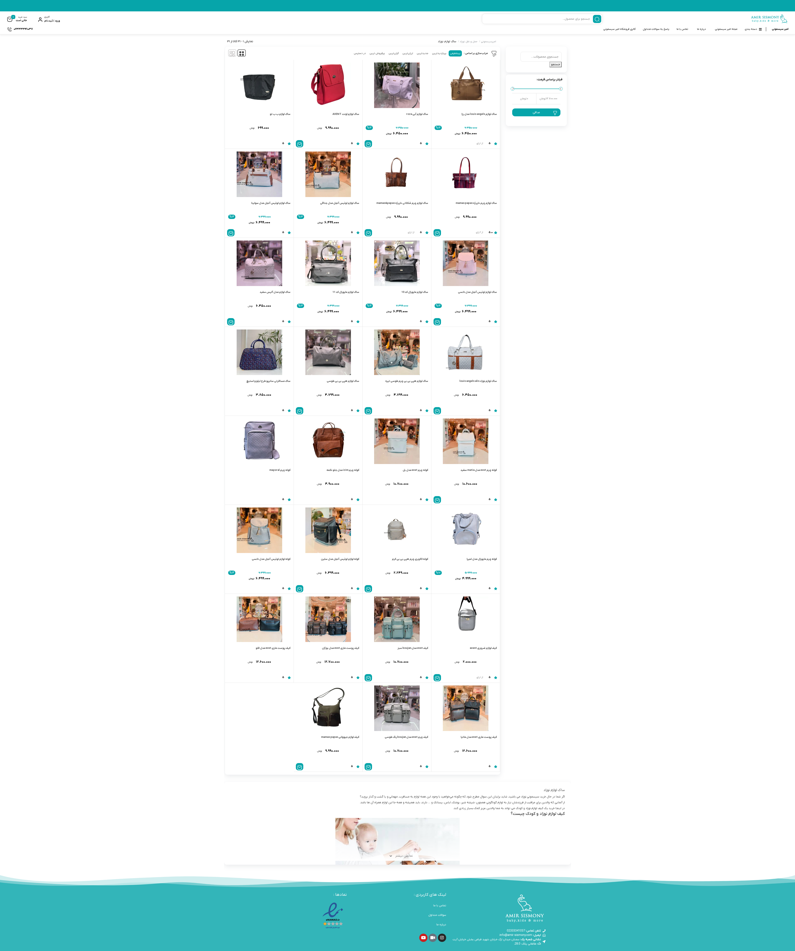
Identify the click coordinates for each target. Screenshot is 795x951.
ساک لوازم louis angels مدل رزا (479, 114)
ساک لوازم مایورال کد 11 (345, 292)
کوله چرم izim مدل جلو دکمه (342, 470)
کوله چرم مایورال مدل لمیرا (482, 559)
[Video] (433, 938)
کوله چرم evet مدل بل (415, 470)
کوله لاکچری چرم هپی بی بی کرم (410, 559)
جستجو (555, 64)
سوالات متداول (437, 915)
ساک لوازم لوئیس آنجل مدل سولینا (270, 203)
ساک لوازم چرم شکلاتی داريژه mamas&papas (402, 203)
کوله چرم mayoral (279, 470)
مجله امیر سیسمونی (726, 29)
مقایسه (488, 131)
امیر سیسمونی (780, 29)
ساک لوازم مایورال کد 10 (414, 292)
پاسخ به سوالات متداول (656, 29)
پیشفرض (455, 53)
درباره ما (701, 29)
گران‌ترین (394, 53)
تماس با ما (682, 29)
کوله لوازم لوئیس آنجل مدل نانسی (271, 559)
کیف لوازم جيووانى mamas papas (340, 737)
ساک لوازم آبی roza (417, 114)
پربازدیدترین (439, 53)
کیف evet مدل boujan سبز (413, 648)
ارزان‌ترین (407, 53)
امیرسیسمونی (488, 41)
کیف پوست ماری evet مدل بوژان (340, 648)
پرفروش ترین (377, 53)
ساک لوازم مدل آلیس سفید (275, 292)
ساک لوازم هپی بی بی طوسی (343, 381)
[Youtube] (423, 938)
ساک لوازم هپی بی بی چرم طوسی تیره (406, 381)
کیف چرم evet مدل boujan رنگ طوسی (406, 737)
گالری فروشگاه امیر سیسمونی (619, 29)
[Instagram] (442, 938)
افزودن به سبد (368, 143)
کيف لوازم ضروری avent (483, 648)
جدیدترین (422, 53)
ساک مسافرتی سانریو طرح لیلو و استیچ (268, 381)
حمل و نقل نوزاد (468, 41)
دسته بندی (751, 29)
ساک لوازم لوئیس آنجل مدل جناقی (339, 203)
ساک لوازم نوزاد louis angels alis (478, 381)
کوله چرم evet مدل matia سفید (478, 470)
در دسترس (360, 53)
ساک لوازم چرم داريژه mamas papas (476, 203)
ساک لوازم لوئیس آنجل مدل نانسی (477, 292)
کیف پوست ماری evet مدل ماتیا (479, 737)
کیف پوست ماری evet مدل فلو (273, 648)
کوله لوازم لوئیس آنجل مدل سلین (340, 559)
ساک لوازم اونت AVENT (345, 114)
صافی (536, 112)
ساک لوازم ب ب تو (280, 114)
